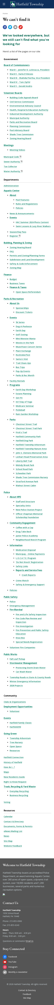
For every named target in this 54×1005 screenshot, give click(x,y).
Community (10, 695)
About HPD (15, 497)
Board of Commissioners (16, 65)
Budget (13, 279)
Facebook (12, 956)
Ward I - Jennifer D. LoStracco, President (30, 69)
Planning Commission (20, 126)
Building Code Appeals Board (24, 97)
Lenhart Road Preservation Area (32, 457)
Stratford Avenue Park (27, 481)
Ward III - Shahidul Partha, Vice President (30, 78)
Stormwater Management (23, 663)
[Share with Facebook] (5, 27)
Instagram (12, 967)
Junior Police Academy (27, 535)
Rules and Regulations (27, 204)
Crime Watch (22, 580)
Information (16, 545)
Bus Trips (20, 367)
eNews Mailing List (13, 831)
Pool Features (22, 200)
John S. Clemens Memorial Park (31, 453)
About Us (14, 303)
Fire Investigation (24, 626)
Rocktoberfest (23, 355)
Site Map (8, 841)
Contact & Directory (14, 821)
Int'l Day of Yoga (24, 401)
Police (7, 492)
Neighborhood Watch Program (31, 539)
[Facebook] (5, 957)
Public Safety (10, 597)
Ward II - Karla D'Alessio (21, 74)
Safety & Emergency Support (30, 584)
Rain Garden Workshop (27, 414)
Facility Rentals (17, 381)
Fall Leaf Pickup (17, 659)
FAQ (12, 251)
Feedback (27, 994)
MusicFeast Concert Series (29, 346)
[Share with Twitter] (10, 27)
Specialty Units (23, 505)
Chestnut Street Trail (26, 424)
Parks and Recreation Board (23, 122)
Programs (15, 385)
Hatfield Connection (14, 757)
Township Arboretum (20, 738)
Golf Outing (22, 334)
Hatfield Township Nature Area (31, 448)
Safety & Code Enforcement (24, 263)
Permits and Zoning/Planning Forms (27, 255)
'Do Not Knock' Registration (29, 562)
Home (5, 13)
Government (11, 59)
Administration (11, 185)
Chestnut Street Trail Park (29, 428)
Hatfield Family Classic (21, 722)
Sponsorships (22, 308)
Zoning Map (15, 267)
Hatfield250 (15, 727)
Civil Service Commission (22, 101)
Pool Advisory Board (19, 130)
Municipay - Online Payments (30, 554)
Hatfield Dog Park (24, 440)
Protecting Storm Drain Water (31, 667)
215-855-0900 (15, 921)
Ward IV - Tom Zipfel (20, 82)
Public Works (10, 654)
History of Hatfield (13, 762)
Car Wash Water (24, 671)
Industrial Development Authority (26, 114)
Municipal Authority (19, 118)
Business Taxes (17, 283)
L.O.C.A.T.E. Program (26, 558)
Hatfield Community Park (28, 436)
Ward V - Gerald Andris (21, 86)
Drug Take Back (23, 531)
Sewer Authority (12, 161)
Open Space (16, 746)
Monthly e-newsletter (17, 972)
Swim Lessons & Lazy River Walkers (33, 226)
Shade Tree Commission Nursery (32, 477)
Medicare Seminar (25, 406)
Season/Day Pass (18, 232)
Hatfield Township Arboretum (30, 444)
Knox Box (20, 637)
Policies (19, 208)
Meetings (9, 145)
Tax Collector (10, 166)
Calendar (8, 816)
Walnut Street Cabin (26, 485)
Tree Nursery (16, 742)
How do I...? (9, 767)
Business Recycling (19, 795)
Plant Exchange (23, 351)
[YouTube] (5, 962)
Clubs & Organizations (15, 702)
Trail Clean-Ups (23, 363)
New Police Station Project (29, 509)
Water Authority (12, 171)
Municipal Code (11, 156)
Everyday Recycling (19, 791)
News (6, 836)
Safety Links (22, 566)
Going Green (10, 733)
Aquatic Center (12, 190)
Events (13, 217)
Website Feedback (13, 846)
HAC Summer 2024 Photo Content (32, 222)
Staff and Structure (25, 501)
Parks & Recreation (14, 298)
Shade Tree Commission (22, 134)
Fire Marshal (16, 609)
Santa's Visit (22, 359)
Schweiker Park (23, 473)
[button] (4, 4)
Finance (7, 274)
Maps (6, 772)
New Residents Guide (14, 777)
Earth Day (20, 330)
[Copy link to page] (21, 27)
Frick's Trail (21, 432)
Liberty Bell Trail (24, 461)
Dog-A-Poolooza (24, 326)
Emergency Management (22, 605)
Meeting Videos (17, 150)
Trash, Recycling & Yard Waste (20, 786)
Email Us (29, 941)
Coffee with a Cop (24, 527)
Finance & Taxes (18, 287)
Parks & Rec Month (25, 375)
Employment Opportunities (18, 706)
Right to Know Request (15, 781)
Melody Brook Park (25, 465)
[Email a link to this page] (15, 27)
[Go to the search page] (49, 4)
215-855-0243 (13, 925)
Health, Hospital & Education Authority (29, 110)
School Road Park (24, 469)
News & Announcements (22, 213)
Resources (15, 750)
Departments (11, 179)
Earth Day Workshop (26, 389)
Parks (13, 419)
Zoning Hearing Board (20, 138)
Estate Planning (23, 393)
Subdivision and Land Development (27, 259)
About (13, 195)
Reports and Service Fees (29, 570)
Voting (7, 802)
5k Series (20, 322)
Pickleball (20, 410)
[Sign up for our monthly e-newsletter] (5, 972)
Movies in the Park (25, 342)
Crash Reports (29, 575)
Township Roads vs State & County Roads (30, 677)
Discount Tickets (24, 312)
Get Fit (19, 397)
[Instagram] (5, 967)
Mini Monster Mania (25, 338)
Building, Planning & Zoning (18, 242)
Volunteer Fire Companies (22, 647)
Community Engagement (22, 523)
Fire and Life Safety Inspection (31, 614)
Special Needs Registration (29, 642)
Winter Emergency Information (25, 681)
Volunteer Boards (13, 93)
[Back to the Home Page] (27, 4)
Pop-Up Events (23, 371)
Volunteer (15, 711)
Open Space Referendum (28, 292)
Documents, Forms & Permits (18, 826)
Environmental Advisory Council (25, 105)
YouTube (12, 961)
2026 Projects (16, 685)
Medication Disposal (26, 550)
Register (14, 236)
